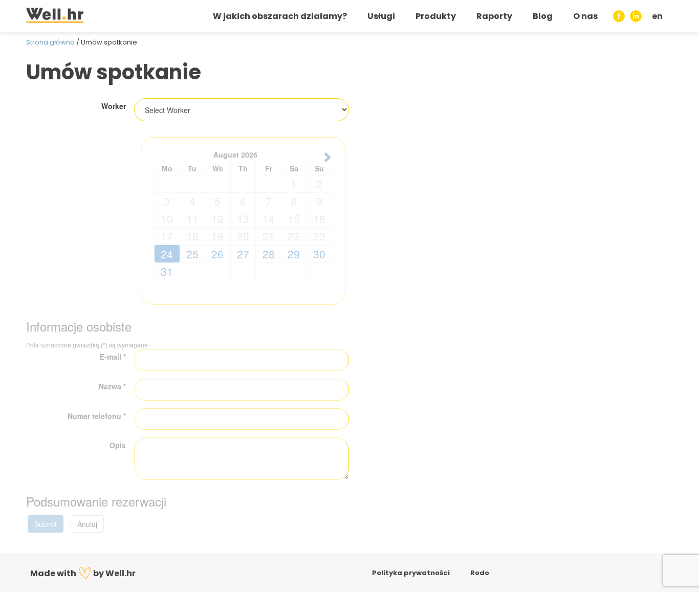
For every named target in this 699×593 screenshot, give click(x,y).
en (657, 16)
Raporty (494, 16)
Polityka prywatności (411, 573)
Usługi (381, 16)
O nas (585, 16)
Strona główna (50, 42)
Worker (113, 106)
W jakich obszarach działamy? (280, 16)
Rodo (479, 573)
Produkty (436, 16)
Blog (543, 16)
